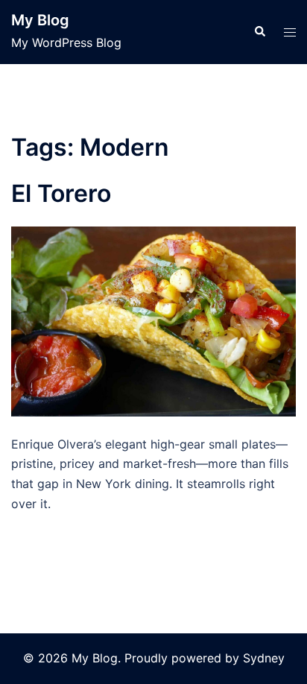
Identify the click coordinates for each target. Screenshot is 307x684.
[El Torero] (153, 319)
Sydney (264, 657)
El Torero (61, 193)
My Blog (40, 20)
